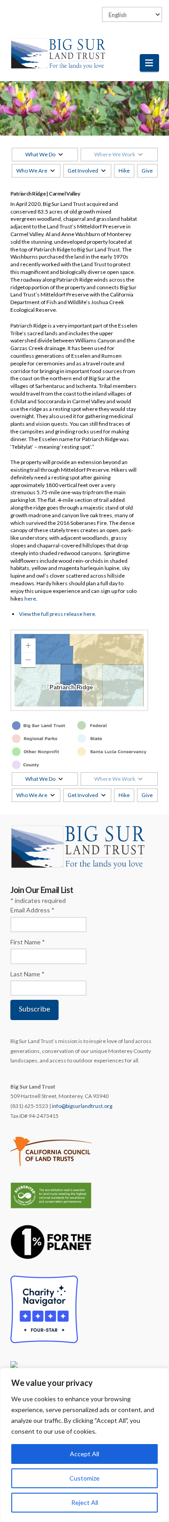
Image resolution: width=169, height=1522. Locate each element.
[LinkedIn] (76, 10)
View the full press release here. (57, 614)
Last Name (27, 974)
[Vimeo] (93, 10)
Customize (84, 1478)
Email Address (32, 910)
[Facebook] (58, 10)
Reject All (84, 1502)
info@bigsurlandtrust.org (82, 1106)
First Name (27, 942)
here (30, 598)
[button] (149, 63)
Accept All (84, 1454)
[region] (84, 1445)
